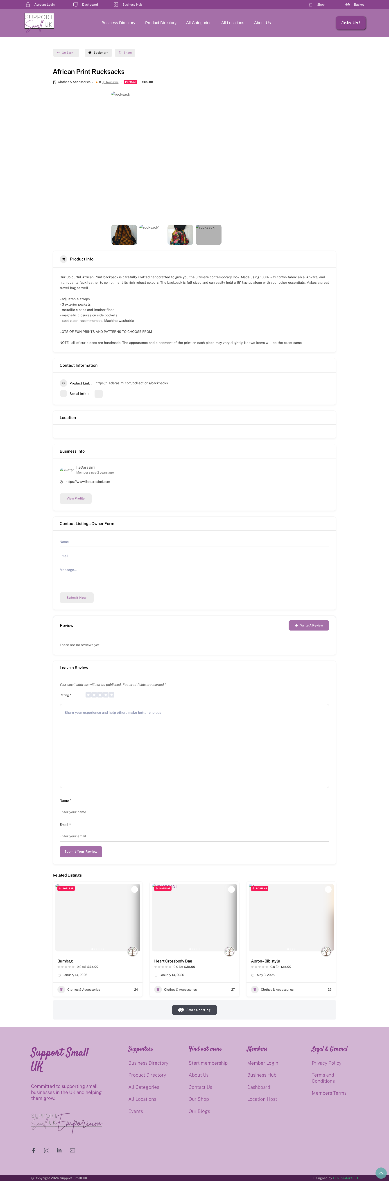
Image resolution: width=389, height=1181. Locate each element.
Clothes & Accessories (74, 82)
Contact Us (200, 1087)
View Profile (76, 498)
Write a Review (311, 625)
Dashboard (258, 1087)
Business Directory (118, 23)
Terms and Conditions (323, 1078)
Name (65, 800)
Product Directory (160, 23)
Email (65, 824)
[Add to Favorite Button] (134, 889)
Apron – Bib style (265, 961)
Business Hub (261, 1075)
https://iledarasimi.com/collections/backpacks (131, 383)
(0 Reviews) (110, 82)
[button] (117, 156)
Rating (65, 695)
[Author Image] (132, 951)
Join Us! (350, 23)
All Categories (198, 23)
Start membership (208, 1063)
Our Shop (199, 1099)
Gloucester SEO (345, 1178)
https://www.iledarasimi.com (88, 481)
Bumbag (65, 961)
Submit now (77, 597)
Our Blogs (199, 1111)
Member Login (262, 1063)
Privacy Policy (327, 1063)
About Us (262, 23)
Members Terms (329, 1093)
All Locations (232, 23)
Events (135, 1111)
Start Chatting (198, 1010)
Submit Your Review (80, 851)
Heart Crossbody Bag (173, 961)
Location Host (262, 1099)
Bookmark (101, 52)
